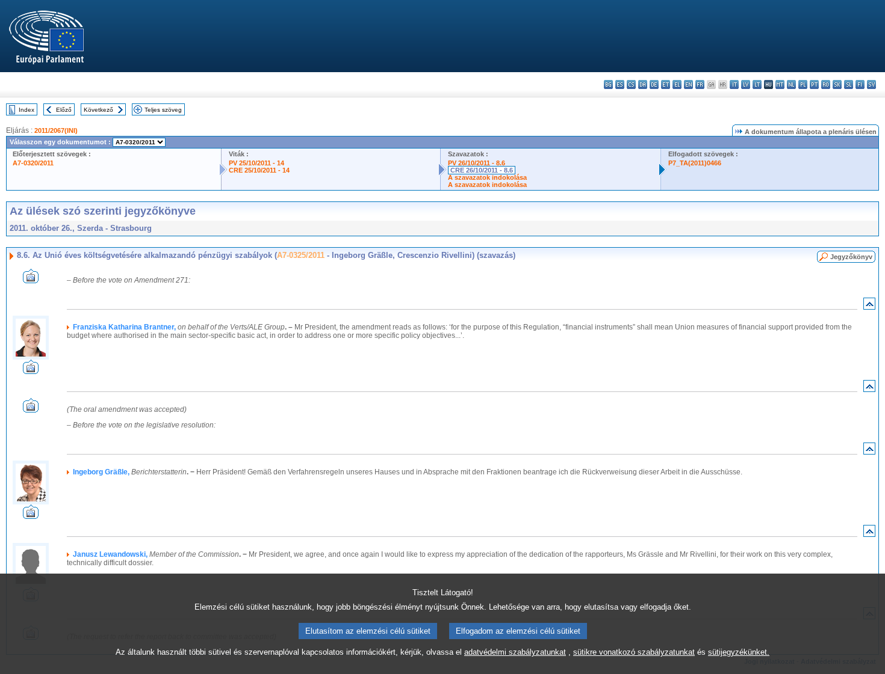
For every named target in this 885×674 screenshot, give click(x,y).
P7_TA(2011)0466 (694, 163)
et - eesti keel (665, 84)
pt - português (814, 84)
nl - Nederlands (791, 84)
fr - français (699, 84)
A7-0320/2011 (33, 163)
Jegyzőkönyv (851, 256)
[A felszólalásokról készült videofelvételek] (31, 280)
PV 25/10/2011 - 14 (256, 163)
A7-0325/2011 (300, 255)
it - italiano (734, 84)
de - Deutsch (654, 84)
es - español (619, 84)
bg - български (608, 84)
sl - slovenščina (848, 84)
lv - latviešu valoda (745, 84)
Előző (64, 109)
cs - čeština (631, 84)
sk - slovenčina (837, 84)
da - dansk (642, 84)
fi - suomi (860, 84)
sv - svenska (871, 84)
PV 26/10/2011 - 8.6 (476, 163)
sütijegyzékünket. (738, 652)
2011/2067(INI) (56, 130)
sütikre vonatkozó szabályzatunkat (634, 652)
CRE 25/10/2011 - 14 (259, 170)
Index (26, 109)
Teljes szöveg (163, 109)
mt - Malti (779, 84)
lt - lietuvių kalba (757, 84)
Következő (98, 109)
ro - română (825, 84)
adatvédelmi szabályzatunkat (515, 652)
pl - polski (802, 84)
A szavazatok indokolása (487, 177)
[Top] (869, 306)
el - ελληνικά (677, 84)
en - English (688, 84)
